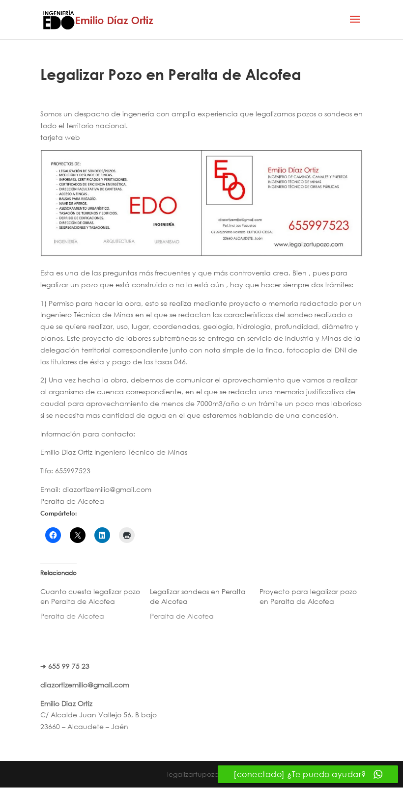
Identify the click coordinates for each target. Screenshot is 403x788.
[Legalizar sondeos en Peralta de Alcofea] (204, 604)
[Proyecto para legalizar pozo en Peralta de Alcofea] (314, 599)
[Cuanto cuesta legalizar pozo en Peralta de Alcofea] (95, 604)
